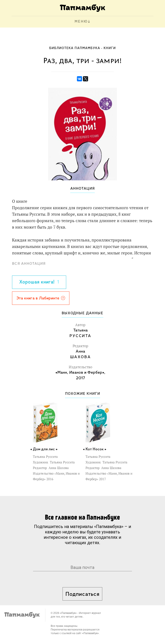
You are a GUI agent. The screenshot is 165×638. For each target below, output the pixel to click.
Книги (110, 48)
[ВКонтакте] (79, 78)
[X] (85, 78)
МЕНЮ (81, 22)
